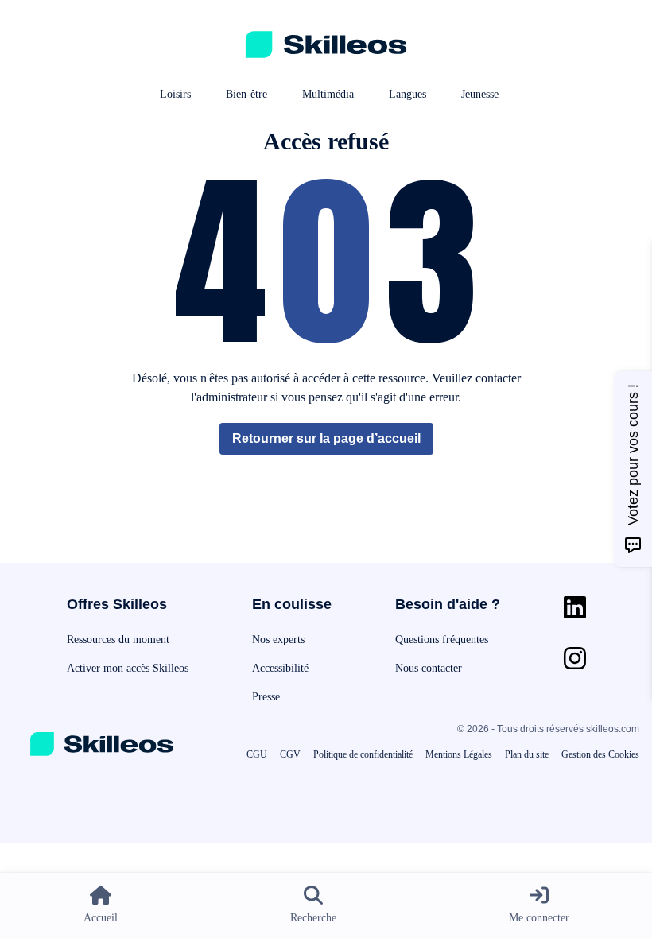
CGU (256, 754)
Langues (407, 94)
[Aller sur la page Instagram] (575, 658)
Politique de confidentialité (363, 754)
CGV (290, 754)
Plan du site (527, 754)
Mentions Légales (458, 754)
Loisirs (175, 94)
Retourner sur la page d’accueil (326, 438)
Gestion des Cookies (600, 754)
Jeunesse (480, 94)
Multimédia (328, 94)
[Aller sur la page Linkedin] (575, 607)
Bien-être (246, 94)
